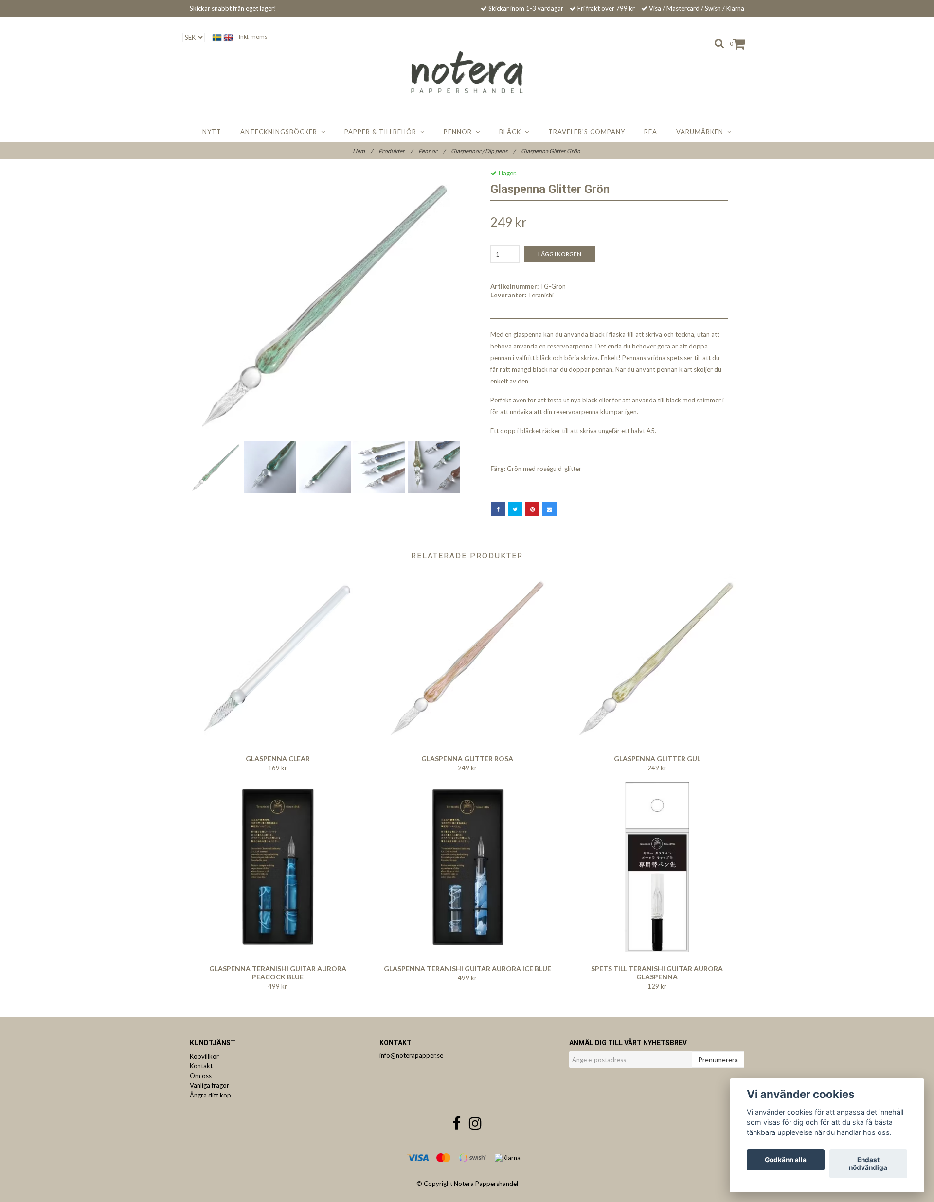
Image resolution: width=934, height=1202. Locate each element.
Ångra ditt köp (210, 1095)
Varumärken (701, 132)
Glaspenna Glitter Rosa (467, 758)
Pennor (460, 132)
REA (650, 132)
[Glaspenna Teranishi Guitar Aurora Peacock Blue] (277, 867)
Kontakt (201, 1066)
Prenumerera (718, 1059)
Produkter (395, 151)
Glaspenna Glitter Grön (551, 151)
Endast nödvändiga (868, 1163)
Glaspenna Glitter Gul (657, 758)
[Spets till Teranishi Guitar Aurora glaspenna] (657, 867)
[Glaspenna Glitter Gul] (657, 657)
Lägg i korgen (559, 254)
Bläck (512, 132)
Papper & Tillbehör (382, 132)
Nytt (211, 132)
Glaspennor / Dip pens (483, 151)
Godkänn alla (786, 1160)
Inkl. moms (253, 36)
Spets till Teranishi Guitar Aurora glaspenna (657, 972)
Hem (363, 151)
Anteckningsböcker (280, 132)
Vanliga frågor (209, 1085)
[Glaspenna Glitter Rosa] (467, 657)
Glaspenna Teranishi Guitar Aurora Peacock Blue (277, 972)
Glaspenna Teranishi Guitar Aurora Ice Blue (467, 968)
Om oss (201, 1076)
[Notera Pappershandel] (467, 72)
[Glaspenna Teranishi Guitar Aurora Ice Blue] (467, 867)
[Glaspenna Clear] (277, 657)
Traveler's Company (586, 132)
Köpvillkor (204, 1056)
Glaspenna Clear (278, 758)
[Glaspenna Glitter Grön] (325, 304)
